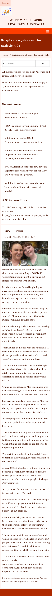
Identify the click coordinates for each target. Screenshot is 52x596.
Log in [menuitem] (5, 3)
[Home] (26, 11)
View (7, 230)
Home (5, 55)
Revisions (20, 230)
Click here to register (20, 75)
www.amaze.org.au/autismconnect (21, 564)
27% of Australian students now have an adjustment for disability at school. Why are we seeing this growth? (25, 170)
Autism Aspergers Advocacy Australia (26, 22)
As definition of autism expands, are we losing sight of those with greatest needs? (25, 187)
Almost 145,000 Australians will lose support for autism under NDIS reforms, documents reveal (23, 154)
